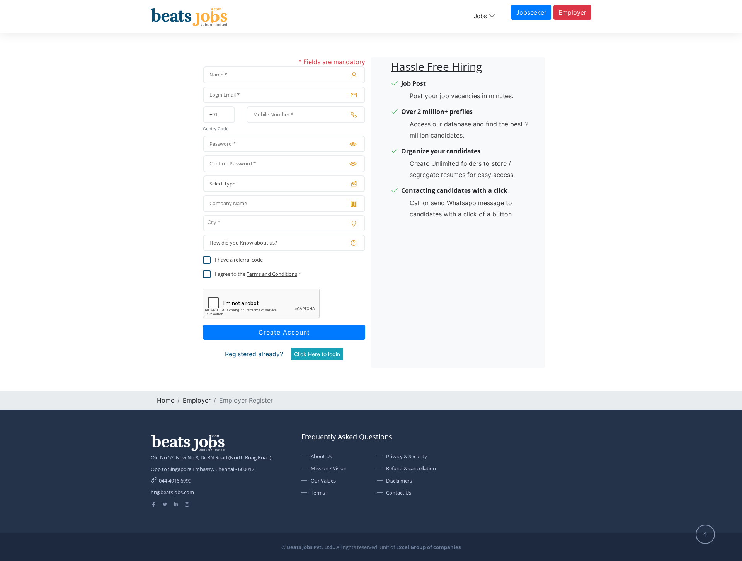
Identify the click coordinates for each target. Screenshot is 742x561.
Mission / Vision (329, 468)
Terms (318, 492)
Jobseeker (531, 12)
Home (165, 400)
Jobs (481, 16)
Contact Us (398, 492)
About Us (321, 456)
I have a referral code (239, 259)
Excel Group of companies (428, 547)
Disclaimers (399, 480)
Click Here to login (317, 354)
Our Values (323, 480)
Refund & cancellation (411, 468)
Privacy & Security (406, 456)
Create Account (284, 332)
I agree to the (230, 273)
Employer (572, 12)
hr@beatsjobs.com (172, 492)
